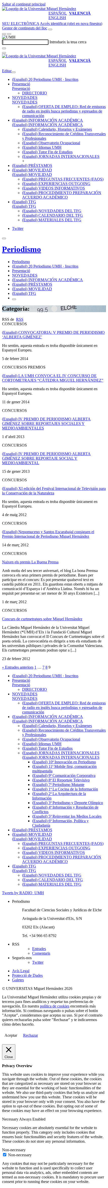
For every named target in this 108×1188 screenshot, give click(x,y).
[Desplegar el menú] (9, 34)
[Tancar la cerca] (4, 53)
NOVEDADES (24, 97)
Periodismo (21, 249)
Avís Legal (20, 971)
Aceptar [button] (11, 1035)
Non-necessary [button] (14, 1150)
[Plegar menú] (14, 72)
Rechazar (30, 1035)
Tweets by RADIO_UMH (23, 893)
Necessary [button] (10, 1119)
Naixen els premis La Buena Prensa (30, 562)
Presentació (21, 84)
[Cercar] (4, 48)
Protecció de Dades (27, 975)
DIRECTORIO (34, 93)
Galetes (18, 980)
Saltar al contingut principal (23, 4)
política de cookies (54, 1006)
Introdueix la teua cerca (67, 42)
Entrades (39, 949)
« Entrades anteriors (17, 667)
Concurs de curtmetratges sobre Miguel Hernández (42, 619)
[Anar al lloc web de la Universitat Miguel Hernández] (39, 9)
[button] (21, 88)
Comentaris (41, 953)
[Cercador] (50, 29)
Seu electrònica (20, 23)
